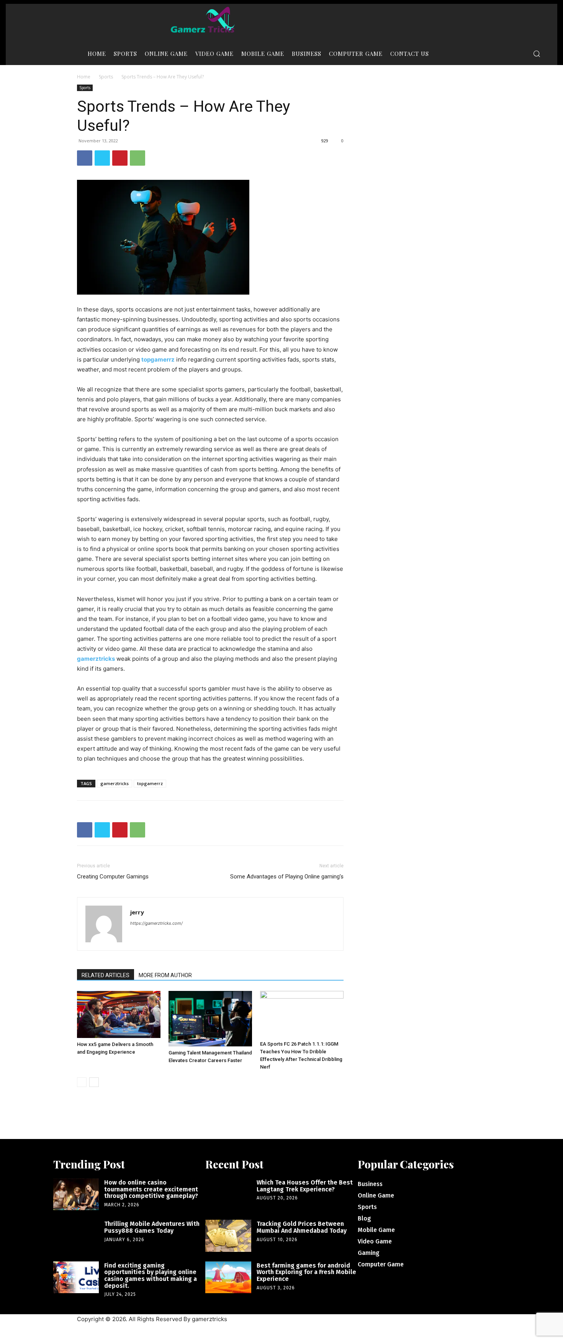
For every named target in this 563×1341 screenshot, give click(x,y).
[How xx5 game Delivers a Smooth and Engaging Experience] (118, 1014)
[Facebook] (84, 158)
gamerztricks (114, 783)
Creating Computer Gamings (113, 876)
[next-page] (94, 1082)
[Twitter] (102, 158)
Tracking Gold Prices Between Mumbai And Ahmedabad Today (302, 1227)
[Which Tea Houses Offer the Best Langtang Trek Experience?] (228, 1194)
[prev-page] (82, 1082)
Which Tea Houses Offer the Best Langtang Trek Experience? (305, 1186)
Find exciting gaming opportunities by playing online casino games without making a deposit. (150, 1275)
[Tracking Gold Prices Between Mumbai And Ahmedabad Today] (228, 1235)
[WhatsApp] (137, 158)
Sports (106, 76)
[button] (536, 53)
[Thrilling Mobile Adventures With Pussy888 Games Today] (76, 1235)
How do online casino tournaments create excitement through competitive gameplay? (151, 1189)
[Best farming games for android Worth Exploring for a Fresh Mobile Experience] (228, 1277)
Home (83, 76)
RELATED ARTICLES (105, 975)
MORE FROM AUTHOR (165, 975)
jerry (137, 912)
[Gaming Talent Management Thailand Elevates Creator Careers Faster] (210, 1018)
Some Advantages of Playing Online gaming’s (287, 876)
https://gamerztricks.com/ (156, 923)
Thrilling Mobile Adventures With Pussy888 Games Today (152, 1227)
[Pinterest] (120, 158)
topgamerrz (150, 783)
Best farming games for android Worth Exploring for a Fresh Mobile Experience (306, 1272)
